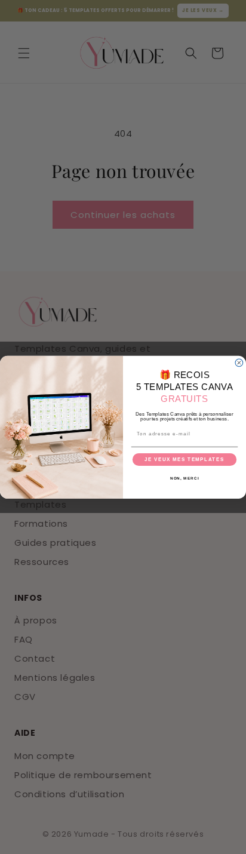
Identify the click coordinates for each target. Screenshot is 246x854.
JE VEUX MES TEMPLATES (184, 459)
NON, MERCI (184, 478)
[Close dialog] (239, 363)
